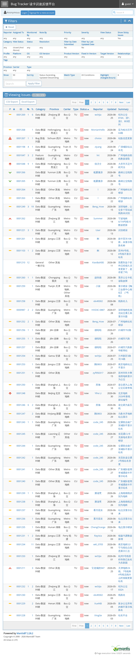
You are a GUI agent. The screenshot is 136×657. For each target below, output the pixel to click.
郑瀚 (98, 384)
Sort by (30, 75)
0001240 (20, 481)
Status (30, 41)
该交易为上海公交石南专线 (125, 386)
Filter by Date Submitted (70, 43)
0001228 (20, 615)
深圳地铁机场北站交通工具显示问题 (125, 313)
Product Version (71, 53)
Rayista (98, 535)
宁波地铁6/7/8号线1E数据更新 (124, 222)
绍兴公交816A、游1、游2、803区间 (125, 119)
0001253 (20, 364)
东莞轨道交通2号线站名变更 (125, 461)
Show (6, 75)
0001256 (20, 330)
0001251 (20, 372)
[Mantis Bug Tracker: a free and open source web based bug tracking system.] (121, 648)
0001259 (20, 286)
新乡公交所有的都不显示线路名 (125, 607)
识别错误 (123, 230)
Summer (98, 218)
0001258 (20, 301)
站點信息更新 (125, 138)
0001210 (20, 262)
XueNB (98, 603)
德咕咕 (98, 330)
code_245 (98, 422)
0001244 (20, 445)
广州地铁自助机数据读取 (125, 157)
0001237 (20, 510)
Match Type (69, 75)
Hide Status (18, 41)
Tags (6, 60)
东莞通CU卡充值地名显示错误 (125, 437)
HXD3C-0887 (98, 309)
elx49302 (98, 301)
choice (98, 138)
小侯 (98, 286)
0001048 (20, 163)
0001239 (20, 493)
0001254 (20, 355)
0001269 (20, 114)
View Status (105, 32)
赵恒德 (98, 277)
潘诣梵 (98, 493)
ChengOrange (98, 527)
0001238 (20, 501)
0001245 (20, 433)
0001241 (20, 469)
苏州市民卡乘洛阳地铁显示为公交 (125, 376)
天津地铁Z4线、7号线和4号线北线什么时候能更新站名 (125, 574)
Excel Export (28, 101)
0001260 (20, 277)
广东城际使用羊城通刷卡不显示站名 (125, 472)
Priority (67, 32)
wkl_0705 (98, 544)
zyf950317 (98, 372)
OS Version (44, 53)
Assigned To (18, 32)
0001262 (20, 218)
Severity (85, 32)
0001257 (20, 347)
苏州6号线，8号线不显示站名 (124, 254)
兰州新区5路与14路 (124, 357)
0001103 (20, 250)
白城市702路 (124, 330)
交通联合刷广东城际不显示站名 (125, 425)
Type (29, 67)
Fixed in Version (88, 53)
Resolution (44, 41)
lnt (98, 155)
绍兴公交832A (123, 588)
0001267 (20, 138)
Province (8, 67)
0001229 (20, 603)
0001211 (20, 568)
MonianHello (98, 129)
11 (32, 544)
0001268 (20, 129)
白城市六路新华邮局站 (125, 349)
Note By (43, 32)
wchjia (98, 114)
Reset (11, 27)
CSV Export (12, 101)
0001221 (20, 230)
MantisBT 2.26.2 (25, 633)
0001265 (20, 181)
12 (28, 262)
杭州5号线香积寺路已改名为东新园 (125, 559)
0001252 (20, 321)
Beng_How (98, 206)
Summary (123, 109)
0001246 (20, 404)
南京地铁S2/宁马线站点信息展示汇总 (125, 547)
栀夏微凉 (98, 172)
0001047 (20, 155)
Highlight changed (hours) (107, 76)
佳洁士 (98, 163)
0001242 (20, 457)
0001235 (20, 527)
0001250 (20, 384)
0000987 (20, 309)
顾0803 (98, 364)
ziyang (98, 146)
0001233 (20, 556)
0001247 (20, 413)
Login (24, 12)
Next (121, 102)
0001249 (20, 206)
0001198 (20, 146)
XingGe (98, 615)
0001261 (20, 238)
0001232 (20, 586)
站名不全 (123, 615)
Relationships (124, 53)
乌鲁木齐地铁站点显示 (125, 415)
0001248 (20, 393)
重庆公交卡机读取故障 (125, 279)
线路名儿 (123, 301)
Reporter (8, 32)
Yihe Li (98, 393)
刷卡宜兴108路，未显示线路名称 (125, 242)
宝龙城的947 (98, 568)
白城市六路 (124, 338)
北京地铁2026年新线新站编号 (124, 396)
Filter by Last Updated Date (87, 43)
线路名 (121, 594)
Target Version (107, 53)
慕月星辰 (98, 510)
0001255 (20, 338)
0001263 (20, 198)
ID (21, 109)
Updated (111, 109)
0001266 (20, 172)
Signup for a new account (41, 12)
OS (28, 53)
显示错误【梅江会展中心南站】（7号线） (125, 291)
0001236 (20, 518)
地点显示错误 (125, 527)
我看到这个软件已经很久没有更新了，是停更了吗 (125, 267)
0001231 (20, 535)
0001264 (20, 189)
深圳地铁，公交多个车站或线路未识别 (125, 210)
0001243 (20, 422)
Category (8, 41)
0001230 (20, 594)
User (98, 230)
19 (32, 206)
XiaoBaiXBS (98, 262)
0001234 (20, 544)
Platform (17, 53)
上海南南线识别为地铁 (125, 494)
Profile (7, 53)
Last (128, 102)
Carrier (16, 67)
